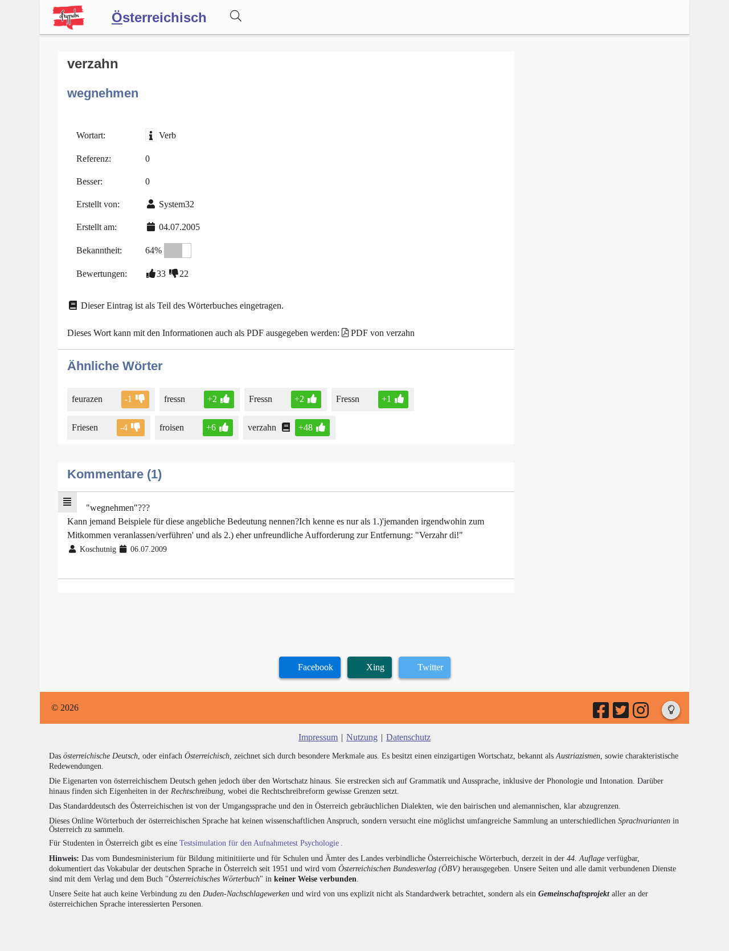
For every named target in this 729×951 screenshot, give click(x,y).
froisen (171, 427)
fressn (174, 399)
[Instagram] (641, 714)
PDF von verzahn (383, 333)
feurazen (87, 399)
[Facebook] (602, 714)
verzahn (262, 427)
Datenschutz (408, 737)
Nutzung (362, 737)
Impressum (318, 737)
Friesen (85, 427)
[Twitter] (621, 714)
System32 (176, 204)
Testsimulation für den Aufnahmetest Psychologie (259, 843)
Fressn (260, 399)
